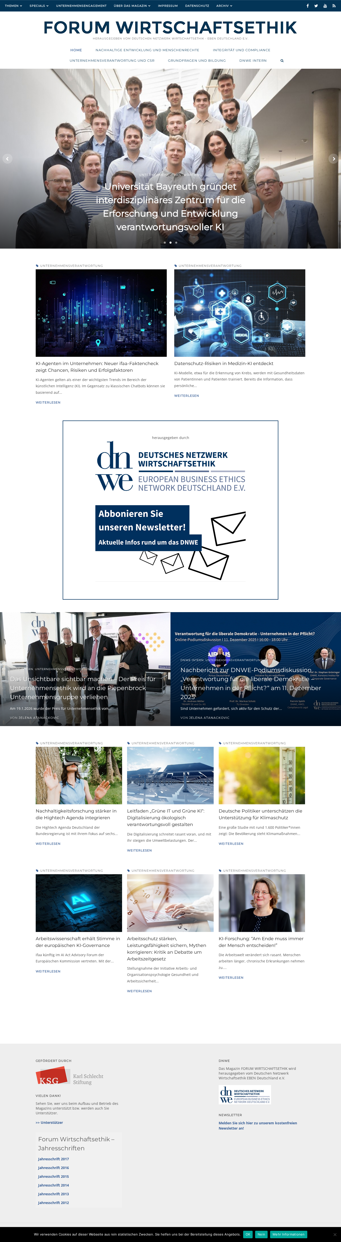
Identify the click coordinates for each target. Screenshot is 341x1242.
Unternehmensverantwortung (71, 266)
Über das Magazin (130, 5)
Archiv (222, 5)
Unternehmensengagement (81, 5)
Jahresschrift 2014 (53, 1185)
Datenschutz (197, 5)
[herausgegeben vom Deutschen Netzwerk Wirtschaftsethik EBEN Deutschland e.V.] (170, 33)
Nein (261, 1234)
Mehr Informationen (289, 1234)
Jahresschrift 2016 (53, 1167)
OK (248, 1234)
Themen (12, 5)
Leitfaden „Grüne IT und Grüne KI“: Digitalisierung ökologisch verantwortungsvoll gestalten (165, 817)
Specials (37, 5)
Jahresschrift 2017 (53, 1159)
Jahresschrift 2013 (53, 1194)
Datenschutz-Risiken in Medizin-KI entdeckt (223, 363)
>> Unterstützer (49, 1122)
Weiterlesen (48, 402)
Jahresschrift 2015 (53, 1176)
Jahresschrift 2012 (53, 1202)
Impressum (168, 5)
